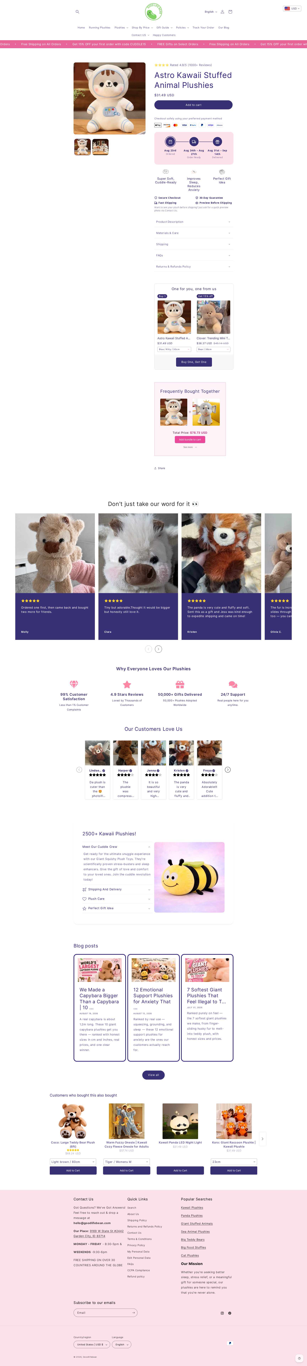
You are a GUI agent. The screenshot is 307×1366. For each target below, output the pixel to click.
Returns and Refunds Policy (144, 1226)
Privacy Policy (136, 1245)
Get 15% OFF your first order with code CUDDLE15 (61, 44)
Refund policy (136, 1276)
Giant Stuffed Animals (197, 1223)
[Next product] (262, 1139)
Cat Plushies (190, 1255)
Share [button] (161, 468)
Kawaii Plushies (192, 1207)
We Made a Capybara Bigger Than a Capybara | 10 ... (99, 998)
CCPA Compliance (138, 1270)
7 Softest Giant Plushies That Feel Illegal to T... (206, 995)
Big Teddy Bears (192, 1239)
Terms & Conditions (139, 1239)
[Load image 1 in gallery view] (82, 147)
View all (153, 1075)
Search (131, 1207)
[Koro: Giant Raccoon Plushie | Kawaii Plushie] (234, 1121)
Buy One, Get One (194, 362)
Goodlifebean (90, 1357)
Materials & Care (167, 233)
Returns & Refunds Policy (173, 266)
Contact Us (134, 1232)
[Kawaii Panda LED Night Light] (180, 1121)
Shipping (162, 244)
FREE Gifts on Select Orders (129, 44)
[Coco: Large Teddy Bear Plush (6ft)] (73, 1121)
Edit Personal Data (139, 1257)
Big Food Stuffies (193, 1247)
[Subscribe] (133, 1313)
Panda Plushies (192, 1215)
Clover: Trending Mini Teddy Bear (213, 338)
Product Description (169, 222)
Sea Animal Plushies (195, 1231)
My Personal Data (138, 1251)
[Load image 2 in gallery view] (100, 147)
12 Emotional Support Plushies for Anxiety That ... (153, 998)
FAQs (159, 255)
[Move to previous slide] (79, 770)
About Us (133, 1214)
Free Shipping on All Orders (181, 44)
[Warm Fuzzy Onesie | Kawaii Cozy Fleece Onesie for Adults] (127, 1121)
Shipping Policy (137, 1220)
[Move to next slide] (227, 770)
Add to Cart (73, 1170)
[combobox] (174, 349)
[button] (77, 12)
